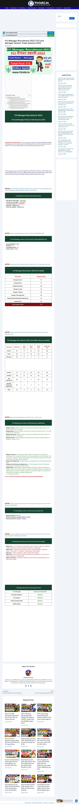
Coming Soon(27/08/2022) (40, 591)
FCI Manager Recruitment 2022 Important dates (17, 99)
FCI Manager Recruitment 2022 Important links (17, 108)
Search (59, 16)
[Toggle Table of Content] (29, 95)
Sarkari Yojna (14, 8)
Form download (50, 8)
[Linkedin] (30, 686)
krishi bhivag (22, 8)
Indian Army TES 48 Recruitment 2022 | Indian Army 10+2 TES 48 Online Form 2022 (30, 264)
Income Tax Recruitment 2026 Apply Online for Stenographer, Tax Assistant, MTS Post (66, 125)
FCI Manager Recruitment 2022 (13, 97)
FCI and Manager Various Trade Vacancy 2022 (16, 98)
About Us (46, 802)
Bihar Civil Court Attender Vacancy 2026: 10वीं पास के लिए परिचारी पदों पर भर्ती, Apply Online (66, 103)
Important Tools (67, 8)
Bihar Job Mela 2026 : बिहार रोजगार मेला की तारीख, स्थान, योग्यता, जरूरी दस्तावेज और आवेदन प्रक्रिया (66, 118)
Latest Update (41, 8)
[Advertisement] (28, 22)
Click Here (40, 594)
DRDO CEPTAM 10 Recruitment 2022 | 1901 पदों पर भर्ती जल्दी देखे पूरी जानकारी (27, 233)
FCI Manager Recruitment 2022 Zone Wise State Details (18, 107)
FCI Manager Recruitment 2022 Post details (16, 102)
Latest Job (58, 8)
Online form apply (31, 8)
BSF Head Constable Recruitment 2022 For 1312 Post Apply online (26, 417)
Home (7, 8)
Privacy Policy (28, 802)
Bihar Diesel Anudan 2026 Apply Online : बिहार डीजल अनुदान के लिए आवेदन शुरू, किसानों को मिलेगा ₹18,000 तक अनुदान (28, 763)
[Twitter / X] (28, 686)
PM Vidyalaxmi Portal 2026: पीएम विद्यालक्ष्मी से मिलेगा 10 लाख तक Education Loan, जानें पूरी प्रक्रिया (65, 150)
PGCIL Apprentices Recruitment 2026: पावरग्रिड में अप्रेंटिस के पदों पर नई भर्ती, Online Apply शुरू (66, 96)
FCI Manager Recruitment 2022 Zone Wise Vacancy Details (19, 103)
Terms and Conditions (37, 802)
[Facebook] (26, 686)
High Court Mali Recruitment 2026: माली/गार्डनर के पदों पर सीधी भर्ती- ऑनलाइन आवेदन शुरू (66, 79)
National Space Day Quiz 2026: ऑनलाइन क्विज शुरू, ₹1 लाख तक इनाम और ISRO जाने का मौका (66, 110)
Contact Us (51, 802)
